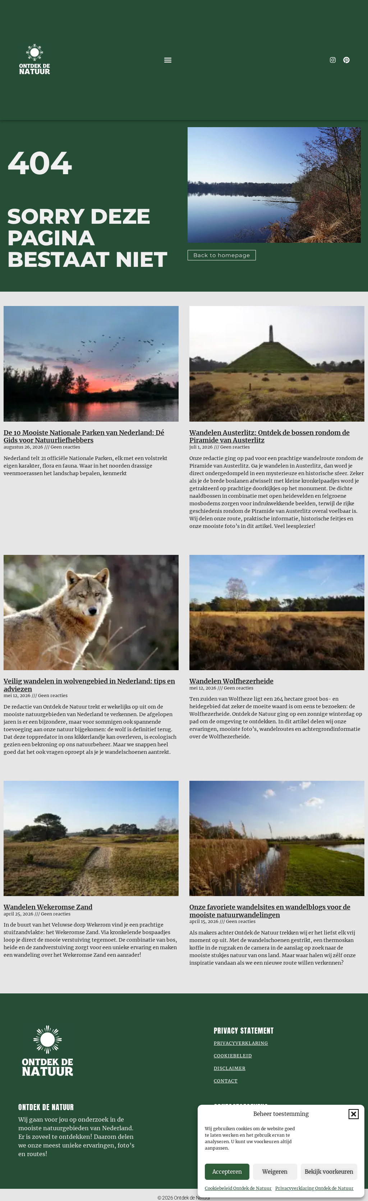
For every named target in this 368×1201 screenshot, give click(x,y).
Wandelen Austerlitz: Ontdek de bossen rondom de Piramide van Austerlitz (269, 436)
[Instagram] (333, 60)
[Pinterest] (346, 60)
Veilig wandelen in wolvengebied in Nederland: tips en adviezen (89, 685)
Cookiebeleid (233, 1055)
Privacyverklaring (241, 1043)
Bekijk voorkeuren (329, 1171)
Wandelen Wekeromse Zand (48, 907)
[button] (353, 1114)
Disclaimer (229, 1068)
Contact (226, 1081)
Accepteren (227, 1171)
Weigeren (275, 1171)
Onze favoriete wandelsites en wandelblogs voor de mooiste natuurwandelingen (269, 911)
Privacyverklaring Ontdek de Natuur (314, 1188)
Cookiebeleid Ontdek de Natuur (238, 1188)
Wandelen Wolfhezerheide (231, 681)
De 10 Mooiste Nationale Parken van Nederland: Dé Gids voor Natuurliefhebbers (84, 436)
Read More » (17, 485)
